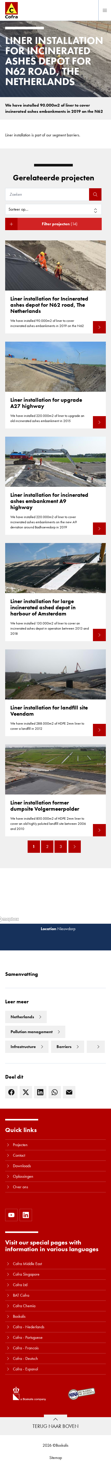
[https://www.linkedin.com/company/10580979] (26, 1215)
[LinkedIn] (40, 1092)
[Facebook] (11, 1092)
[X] (26, 1092)
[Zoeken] (95, 194)
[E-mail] (69, 1092)
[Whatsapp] (55, 1092)
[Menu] (105, 10)
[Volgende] (74, 846)
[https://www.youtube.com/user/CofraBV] (11, 1215)
